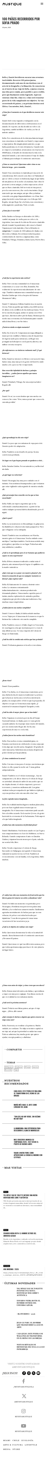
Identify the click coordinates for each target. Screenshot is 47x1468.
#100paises (9, 1067)
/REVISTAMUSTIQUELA (23, 1387)
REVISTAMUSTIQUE (23, 1416)
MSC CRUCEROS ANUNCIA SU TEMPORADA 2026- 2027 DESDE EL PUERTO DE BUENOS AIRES (26, 1142)
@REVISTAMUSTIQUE (23, 1402)
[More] (27, 1056)
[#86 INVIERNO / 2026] (23, 1256)
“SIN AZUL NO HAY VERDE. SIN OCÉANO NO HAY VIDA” (27, 1117)
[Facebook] (6, 1056)
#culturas (18, 1067)
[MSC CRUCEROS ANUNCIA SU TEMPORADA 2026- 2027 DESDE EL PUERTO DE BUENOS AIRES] (8, 1141)
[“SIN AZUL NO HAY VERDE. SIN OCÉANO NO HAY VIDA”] (8, 1117)
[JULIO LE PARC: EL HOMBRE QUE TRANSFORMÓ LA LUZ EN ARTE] (8, 1325)
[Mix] (22, 1056)
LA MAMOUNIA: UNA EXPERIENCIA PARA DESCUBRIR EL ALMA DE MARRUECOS (27, 1129)
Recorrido (8, 1070)
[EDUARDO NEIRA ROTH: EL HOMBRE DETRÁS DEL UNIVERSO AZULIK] (23, 1220)
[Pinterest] (17, 1056)
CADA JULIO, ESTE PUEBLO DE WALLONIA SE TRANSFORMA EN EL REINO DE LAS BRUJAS (27, 1093)
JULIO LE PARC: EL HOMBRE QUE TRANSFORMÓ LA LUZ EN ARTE (30, 1324)
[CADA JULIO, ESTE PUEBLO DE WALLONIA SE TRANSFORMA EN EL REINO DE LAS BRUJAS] (8, 1092)
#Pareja (27, 1067)
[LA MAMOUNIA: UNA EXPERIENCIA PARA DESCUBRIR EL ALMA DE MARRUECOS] (8, 1129)
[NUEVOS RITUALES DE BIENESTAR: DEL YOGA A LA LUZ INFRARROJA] (8, 1347)
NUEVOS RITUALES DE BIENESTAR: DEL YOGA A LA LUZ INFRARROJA (30, 1346)
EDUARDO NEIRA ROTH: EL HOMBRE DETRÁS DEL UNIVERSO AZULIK (19, 1234)
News (6, 1192)
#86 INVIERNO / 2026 (11, 1269)
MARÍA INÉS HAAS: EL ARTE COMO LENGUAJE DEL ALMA (25, 1106)
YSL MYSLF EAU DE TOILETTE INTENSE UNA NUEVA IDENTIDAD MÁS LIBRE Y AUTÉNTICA (20, 1196)
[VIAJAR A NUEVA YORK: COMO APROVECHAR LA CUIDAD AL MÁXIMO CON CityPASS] (8, 1154)
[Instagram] (29, 1373)
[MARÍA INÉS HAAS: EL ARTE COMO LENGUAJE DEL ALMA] (8, 1106)
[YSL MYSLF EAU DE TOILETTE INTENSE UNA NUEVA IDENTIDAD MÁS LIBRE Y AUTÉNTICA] (23, 1182)
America (35, 1067)
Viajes (16, 1070)
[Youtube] (38, 1373)
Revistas (6, 1266)
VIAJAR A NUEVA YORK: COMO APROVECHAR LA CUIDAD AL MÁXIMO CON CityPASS (28, 1155)
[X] (12, 1056)
